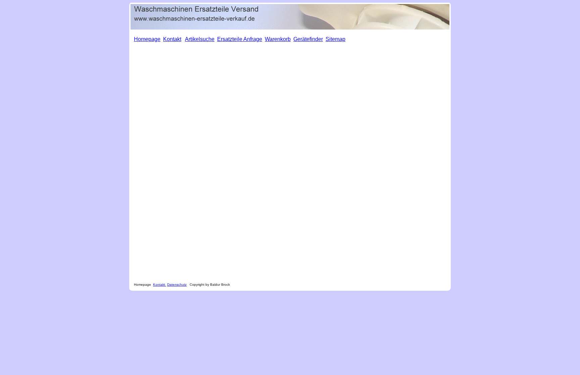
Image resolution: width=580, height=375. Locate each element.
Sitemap (335, 39)
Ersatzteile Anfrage (239, 39)
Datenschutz (177, 284)
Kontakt (159, 284)
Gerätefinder (308, 39)
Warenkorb (278, 39)
